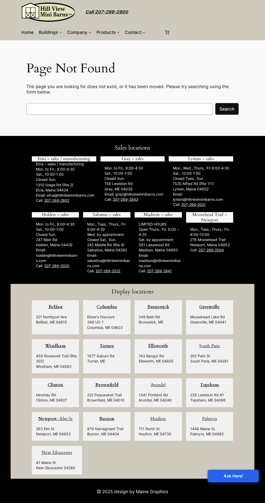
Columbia (107, 307)
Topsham (209, 385)
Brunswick (158, 307)
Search (226, 109)
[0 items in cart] (166, 32)
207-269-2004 (211, 250)
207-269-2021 (193, 204)
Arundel (158, 385)
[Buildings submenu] (60, 32)
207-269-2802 (56, 200)
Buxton (106, 419)
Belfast (55, 307)
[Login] (154, 32)
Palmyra (209, 419)
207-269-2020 (56, 266)
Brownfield (106, 385)
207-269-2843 (125, 199)
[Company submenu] (90, 32)
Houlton (158, 419)
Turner (107, 346)
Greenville (209, 307)
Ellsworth (158, 346)
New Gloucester (57, 452)
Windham (55, 346)
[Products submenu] (118, 32)
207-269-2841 (159, 271)
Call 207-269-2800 (106, 11)
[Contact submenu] (144, 32)
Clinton (55, 385)
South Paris (209, 346)
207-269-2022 (107, 271)
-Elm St (55, 419)
